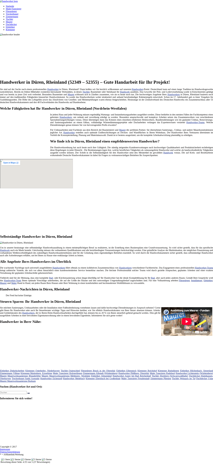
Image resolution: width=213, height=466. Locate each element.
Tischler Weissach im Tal (183, 378)
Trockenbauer (12, 14)
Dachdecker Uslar (204, 378)
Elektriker (10, 27)
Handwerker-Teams (195, 122)
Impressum (5, 449)
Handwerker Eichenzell (51, 378)
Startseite (10, 6)
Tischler (9, 19)
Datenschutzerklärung (10, 452)
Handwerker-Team (12, 280)
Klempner (10, 29)
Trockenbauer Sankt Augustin (25, 378)
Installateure (196, 280)
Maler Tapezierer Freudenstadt (135, 378)
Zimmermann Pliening (160, 378)
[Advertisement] (89, 56)
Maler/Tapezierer (13, 9)
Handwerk (125, 92)
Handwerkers (174, 94)
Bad (51, 278)
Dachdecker (11, 24)
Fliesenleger (11, 11)
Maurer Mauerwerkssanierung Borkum (18, 381)
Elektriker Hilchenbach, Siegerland (196, 370)
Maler (14, 283)
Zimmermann (12, 16)
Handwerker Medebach (74, 378)
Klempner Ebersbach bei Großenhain (103, 378)
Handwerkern (58, 268)
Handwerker (53, 89)
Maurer (9, 22)
